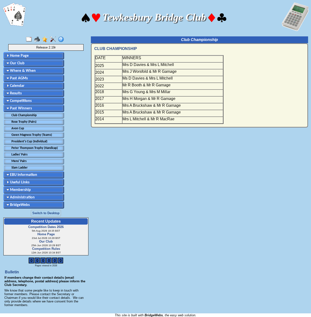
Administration (22, 197)
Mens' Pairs (18, 161)
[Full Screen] (30, 39)
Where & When (22, 71)
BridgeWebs (19, 205)
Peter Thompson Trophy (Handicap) (34, 148)
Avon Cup (17, 128)
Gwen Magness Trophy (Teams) (31, 135)
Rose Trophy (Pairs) (23, 121)
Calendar (17, 86)
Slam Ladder (19, 167)
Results (15, 93)
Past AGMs (18, 78)
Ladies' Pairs (19, 154)
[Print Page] (38, 39)
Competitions (20, 101)
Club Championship (24, 115)
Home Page (19, 56)
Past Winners (20, 108)
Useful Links (19, 182)
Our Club (17, 63)
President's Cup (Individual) (29, 141)
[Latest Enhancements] (46, 39)
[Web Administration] (54, 39)
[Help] (62, 39)
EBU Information (23, 175)
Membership (20, 190)
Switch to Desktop (46, 213)
